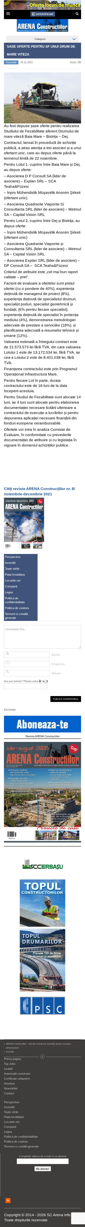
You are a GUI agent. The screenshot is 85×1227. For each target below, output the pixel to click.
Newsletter (11, 1088)
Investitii (11, 62)
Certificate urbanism (17, 1078)
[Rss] (8, 1200)
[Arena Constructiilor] (42, 27)
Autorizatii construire (17, 1073)
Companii (11, 586)
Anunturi (9, 1083)
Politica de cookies (17, 608)
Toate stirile (12, 568)
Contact (9, 1093)
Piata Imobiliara (15, 574)
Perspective (12, 556)
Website (56, 673)
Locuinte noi (12, 580)
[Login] (42, 14)
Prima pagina (12, 1059)
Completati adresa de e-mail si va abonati (42, 1156)
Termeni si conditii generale (16, 616)
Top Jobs (10, 1063)
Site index (42, 1057)
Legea (9, 592)
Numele (55, 654)
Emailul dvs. (58, 664)
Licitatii (8, 1068)
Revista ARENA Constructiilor (43, 736)
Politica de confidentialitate (15, 600)
